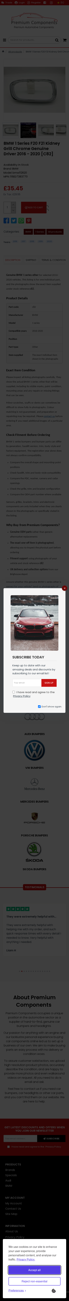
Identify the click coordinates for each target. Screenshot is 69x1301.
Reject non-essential (34, 1281)
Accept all (34, 1270)
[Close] (64, 588)
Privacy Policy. (26, 1259)
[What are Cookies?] (56, 1290)
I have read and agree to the (34, 694)
